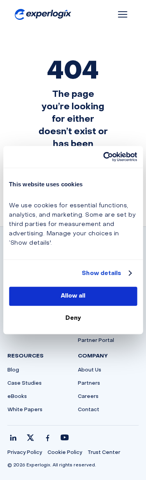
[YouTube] (64, 437)
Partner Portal (96, 340)
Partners (89, 383)
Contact (88, 410)
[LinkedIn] (13, 437)
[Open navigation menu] (123, 14)
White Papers (24, 410)
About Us (89, 370)
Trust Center (104, 452)
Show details (101, 273)
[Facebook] (47, 437)
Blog (13, 370)
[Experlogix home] (43, 14)
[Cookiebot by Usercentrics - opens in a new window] (104, 157)
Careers (88, 396)
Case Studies (24, 383)
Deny (73, 318)
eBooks (17, 396)
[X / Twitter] (30, 437)
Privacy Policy (24, 452)
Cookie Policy (64, 452)
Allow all (73, 296)
